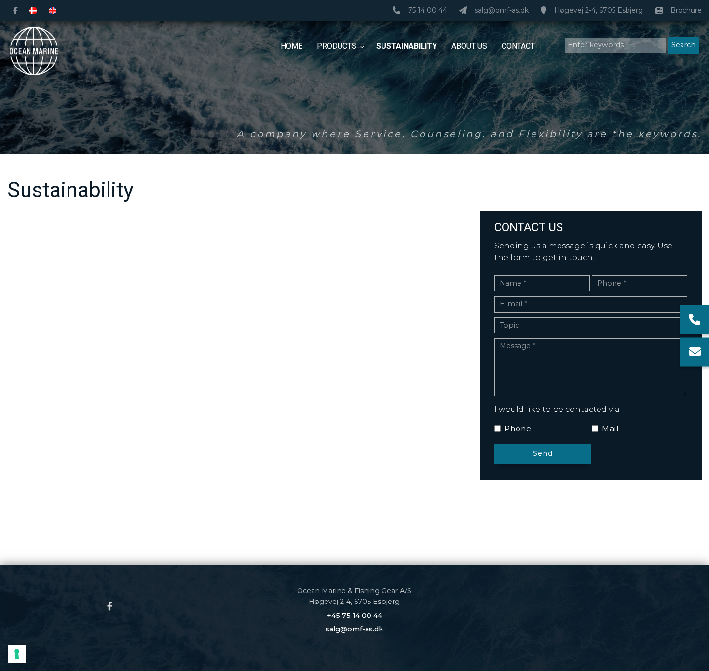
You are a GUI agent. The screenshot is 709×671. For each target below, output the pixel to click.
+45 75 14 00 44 (354, 615)
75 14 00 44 (427, 10)
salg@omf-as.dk (502, 10)
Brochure (686, 10)
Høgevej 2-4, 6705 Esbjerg (598, 10)
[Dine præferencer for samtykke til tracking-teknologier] (17, 654)
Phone (518, 428)
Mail (610, 428)
